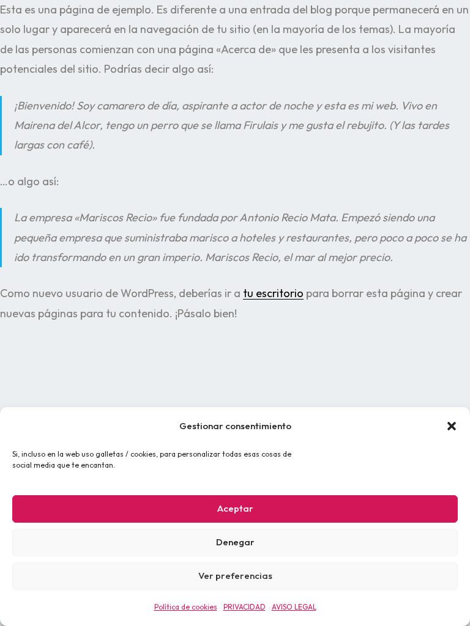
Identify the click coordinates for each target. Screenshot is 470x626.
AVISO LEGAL (294, 606)
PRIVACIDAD (244, 606)
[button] (452, 426)
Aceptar (235, 508)
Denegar (235, 542)
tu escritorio (273, 293)
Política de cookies (185, 606)
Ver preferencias (235, 575)
